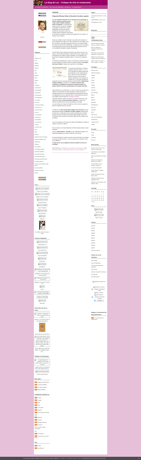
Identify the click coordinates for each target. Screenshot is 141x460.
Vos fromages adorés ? (40, 149)
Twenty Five (42, 303)
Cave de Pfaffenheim (96, 263)
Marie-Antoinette (42, 213)
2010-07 (93, 228)
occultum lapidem (66, 149)
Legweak (40, 410)
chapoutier (54, 149)
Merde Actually (99, 212)
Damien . (40, 445)
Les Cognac (37, 100)
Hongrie (36, 80)
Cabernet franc (94, 70)
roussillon (59, 149)
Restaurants (37, 141)
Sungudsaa (93, 52)
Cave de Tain (94, 269)
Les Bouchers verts (42, 202)
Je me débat (40, 407)
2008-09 (93, 242)
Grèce (36, 77)
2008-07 (93, 247)
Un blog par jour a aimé (96, 22)
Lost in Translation (42, 207)
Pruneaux (93, 139)
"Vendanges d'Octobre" (73, 96)
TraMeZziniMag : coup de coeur (98, 19)
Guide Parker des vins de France (42, 334)
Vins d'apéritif (37, 146)
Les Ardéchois (38, 87)
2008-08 (93, 245)
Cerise (92, 135)
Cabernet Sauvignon (57, 133)
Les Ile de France (38, 109)
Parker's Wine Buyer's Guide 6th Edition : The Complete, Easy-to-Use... (42, 350)
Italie (36, 82)
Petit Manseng (94, 104)
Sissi (36, 431)
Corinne (39, 397)
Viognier (93, 124)
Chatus (92, 80)
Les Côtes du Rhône (39, 104)
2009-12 (93, 230)
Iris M (39, 405)
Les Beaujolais (38, 90)
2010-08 (93, 225)
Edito (39, 402)
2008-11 (93, 238)
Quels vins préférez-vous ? (40, 139)
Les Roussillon (38, 119)
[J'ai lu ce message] (139, 458)
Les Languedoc (38, 114)
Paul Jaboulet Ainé (95, 276)
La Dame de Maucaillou (96, 167)
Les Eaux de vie (38, 107)
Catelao (93, 77)
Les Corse (37, 102)
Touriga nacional (95, 122)
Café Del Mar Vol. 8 (42, 244)
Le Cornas (85, 69)
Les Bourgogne (38, 95)
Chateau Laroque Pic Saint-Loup (98, 271)
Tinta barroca (94, 114)
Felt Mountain (42, 261)
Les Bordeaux (38, 92)
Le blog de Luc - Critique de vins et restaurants (68, 2)
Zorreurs (36, 172)
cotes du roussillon (79, 149)
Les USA (36, 124)
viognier (73, 90)
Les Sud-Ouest (38, 122)
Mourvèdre (93, 102)
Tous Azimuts (40, 433)
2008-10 (93, 240)
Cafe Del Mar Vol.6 (42, 250)
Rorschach (40, 424)
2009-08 (93, 233)
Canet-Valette (94, 260)
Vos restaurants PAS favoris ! (41, 159)
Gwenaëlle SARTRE (42, 384)
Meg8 (36, 414)
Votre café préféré (38, 167)
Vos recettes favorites (39, 154)
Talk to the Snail (98, 217)
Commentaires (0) (80, 148)
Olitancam (40, 417)
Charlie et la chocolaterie (42, 191)
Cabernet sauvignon (95, 72)
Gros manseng (94, 92)
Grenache (93, 90)
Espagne (37, 75)
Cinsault (93, 85)
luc (84, 149)
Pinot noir (93, 107)
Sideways (42, 218)
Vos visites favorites (39, 161)
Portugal (36, 134)
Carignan (93, 75)
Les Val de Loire (38, 127)
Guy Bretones (41, 448)
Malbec (92, 94)
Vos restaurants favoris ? (40, 156)
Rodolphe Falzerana (42, 422)
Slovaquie (37, 144)
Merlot (92, 97)
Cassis (92, 132)
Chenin (92, 82)
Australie (36, 68)
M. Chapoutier (94, 274)
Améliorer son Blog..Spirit (43, 382)
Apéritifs (36, 63)
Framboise (93, 137)
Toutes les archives (95, 250)
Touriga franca (94, 119)
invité (92, 43)
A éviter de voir (38, 58)
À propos (42, 37)
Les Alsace (37, 85)
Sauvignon (93, 109)
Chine (36, 72)
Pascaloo (40, 419)
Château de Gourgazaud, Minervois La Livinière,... (97, 49)
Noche (42, 289)
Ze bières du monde (39, 170)
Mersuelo (93, 99)
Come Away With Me (42, 255)
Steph (92, 60)
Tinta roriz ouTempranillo (96, 117)
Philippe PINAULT (42, 389)
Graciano (93, 87)
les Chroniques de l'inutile (43, 412)
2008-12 (93, 235)
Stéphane (93, 56)
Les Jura (36, 112)
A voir (36, 60)
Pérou (36, 131)
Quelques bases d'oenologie (41, 136)
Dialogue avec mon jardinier (42, 196)
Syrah (92, 112)
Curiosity (39, 400)
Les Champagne (38, 97)
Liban (36, 129)
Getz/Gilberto (42, 266)
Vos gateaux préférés (39, 151)
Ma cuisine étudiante (42, 387)
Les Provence (38, 117)
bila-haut (72, 149)
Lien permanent (71, 148)
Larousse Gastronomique (42, 374)
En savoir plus (102, 458)
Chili (35, 70)
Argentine (37, 65)
